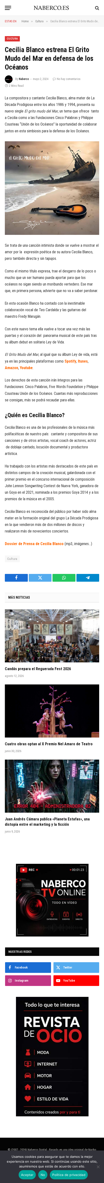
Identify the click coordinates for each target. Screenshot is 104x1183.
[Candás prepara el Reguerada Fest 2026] (52, 635)
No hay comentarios (69, 79)
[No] (98, 1166)
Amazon (11, 367)
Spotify (70, 361)
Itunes (83, 361)
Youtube (26, 367)
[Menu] (8, 7)
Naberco (24, 79)
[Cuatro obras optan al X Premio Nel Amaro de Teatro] (52, 711)
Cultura (12, 38)
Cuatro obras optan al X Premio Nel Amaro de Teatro (49, 744)
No (43, 1175)
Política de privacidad (68, 1175)
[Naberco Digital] (52, 8)
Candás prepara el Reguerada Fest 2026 (38, 669)
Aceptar (27, 1175)
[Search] (96, 7)
